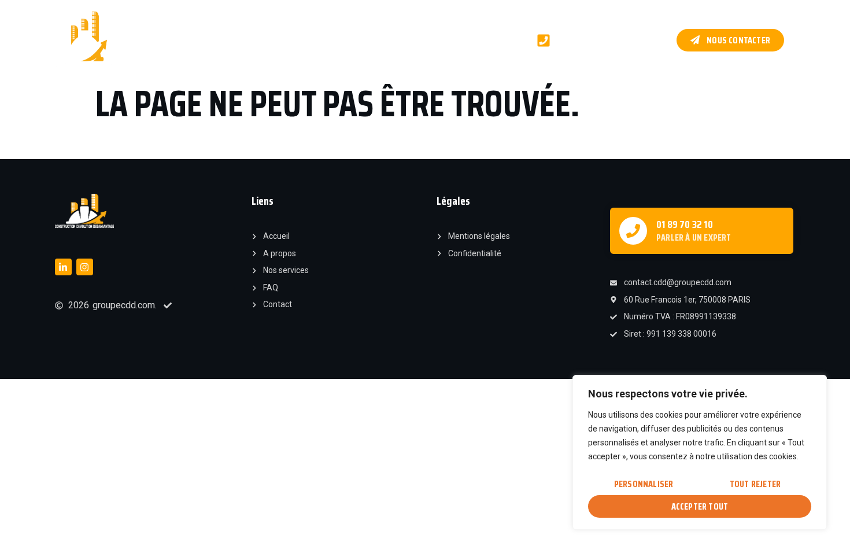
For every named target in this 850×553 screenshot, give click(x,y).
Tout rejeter (755, 484)
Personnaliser (644, 484)
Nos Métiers (292, 39)
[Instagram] (84, 267)
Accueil (159, 39)
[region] (699, 452)
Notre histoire (222, 39)
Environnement (366, 39)
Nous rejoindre (444, 39)
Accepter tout (700, 506)
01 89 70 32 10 (684, 224)
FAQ (499, 39)
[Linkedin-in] (63, 267)
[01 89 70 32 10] (633, 231)
